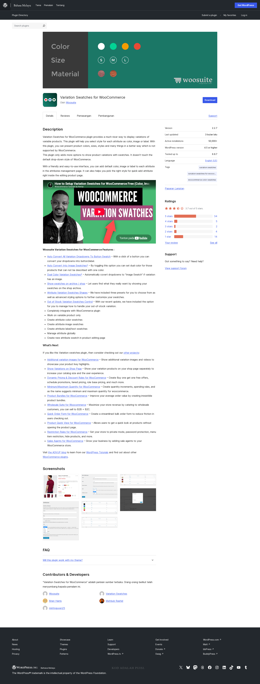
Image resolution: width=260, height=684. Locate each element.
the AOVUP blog (57, 452)
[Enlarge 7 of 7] (152, 492)
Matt (206, 644)
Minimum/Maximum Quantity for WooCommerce (73, 386)
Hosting (16, 649)
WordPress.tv (116, 654)
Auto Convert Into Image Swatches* (67, 265)
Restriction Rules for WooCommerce (67, 431)
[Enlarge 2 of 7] (74, 505)
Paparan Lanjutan (174, 188)
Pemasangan (84, 115)
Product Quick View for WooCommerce (69, 422)
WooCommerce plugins (55, 456)
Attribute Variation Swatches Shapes (67, 292)
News (15, 644)
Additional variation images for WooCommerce (73, 359)
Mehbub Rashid (114, 600)
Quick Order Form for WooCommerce (67, 413)
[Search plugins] (44, 26)
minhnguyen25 (57, 608)
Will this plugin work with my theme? (63, 560)
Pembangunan (106, 115)
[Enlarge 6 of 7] (152, 478)
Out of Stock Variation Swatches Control (70, 301)
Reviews (65, 115)
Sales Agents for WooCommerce (65, 440)
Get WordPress (246, 5)
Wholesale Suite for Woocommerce (66, 404)
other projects (131, 352)
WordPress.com (212, 639)
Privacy (15, 654)
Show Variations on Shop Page (64, 368)
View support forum (176, 268)
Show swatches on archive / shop (66, 283)
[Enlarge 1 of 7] (74, 478)
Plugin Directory (20, 15)
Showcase (65, 639)
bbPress (208, 649)
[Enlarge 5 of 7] (113, 520)
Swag (159, 654)
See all (213, 242)
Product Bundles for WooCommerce (67, 395)
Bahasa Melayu (48, 668)
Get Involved (161, 639)
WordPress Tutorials (97, 452)
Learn (110, 639)
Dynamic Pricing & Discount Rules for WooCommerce (76, 377)
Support (213, 115)
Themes (64, 644)
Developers (113, 649)
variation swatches (207, 167)
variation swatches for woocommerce (202, 174)
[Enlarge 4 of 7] (113, 504)
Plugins (63, 649)
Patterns (64, 654)
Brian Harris (55, 600)
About (15, 639)
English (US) (211, 160)
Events (158, 644)
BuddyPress (210, 654)
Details (49, 115)
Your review (171, 242)
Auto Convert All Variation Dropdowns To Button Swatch (79, 256)
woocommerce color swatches (202, 180)
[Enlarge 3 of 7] (113, 478)
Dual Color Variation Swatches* (64, 274)
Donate (160, 649)
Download (210, 100)
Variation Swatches (116, 593)
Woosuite (71, 102)
